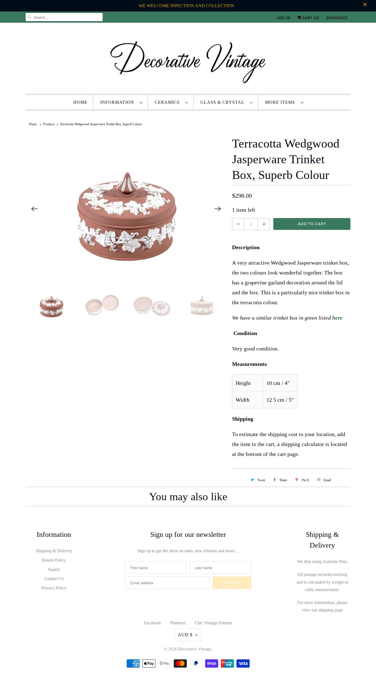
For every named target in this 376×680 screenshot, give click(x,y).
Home (80, 102)
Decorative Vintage (194, 649)
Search (54, 569)
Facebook (152, 623)
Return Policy (54, 560)
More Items (281, 102)
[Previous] (34, 209)
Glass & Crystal (223, 102)
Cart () (310, 18)
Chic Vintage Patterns (213, 623)
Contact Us (54, 578)
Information (118, 102)
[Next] (218, 209)
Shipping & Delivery (54, 550)
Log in (283, 18)
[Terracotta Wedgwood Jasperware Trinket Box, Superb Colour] (126, 209)
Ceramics (168, 102)
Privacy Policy (54, 588)
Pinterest (177, 623)
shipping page (330, 610)
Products (49, 124)
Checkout (337, 18)
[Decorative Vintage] (188, 59)
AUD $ (185, 634)
